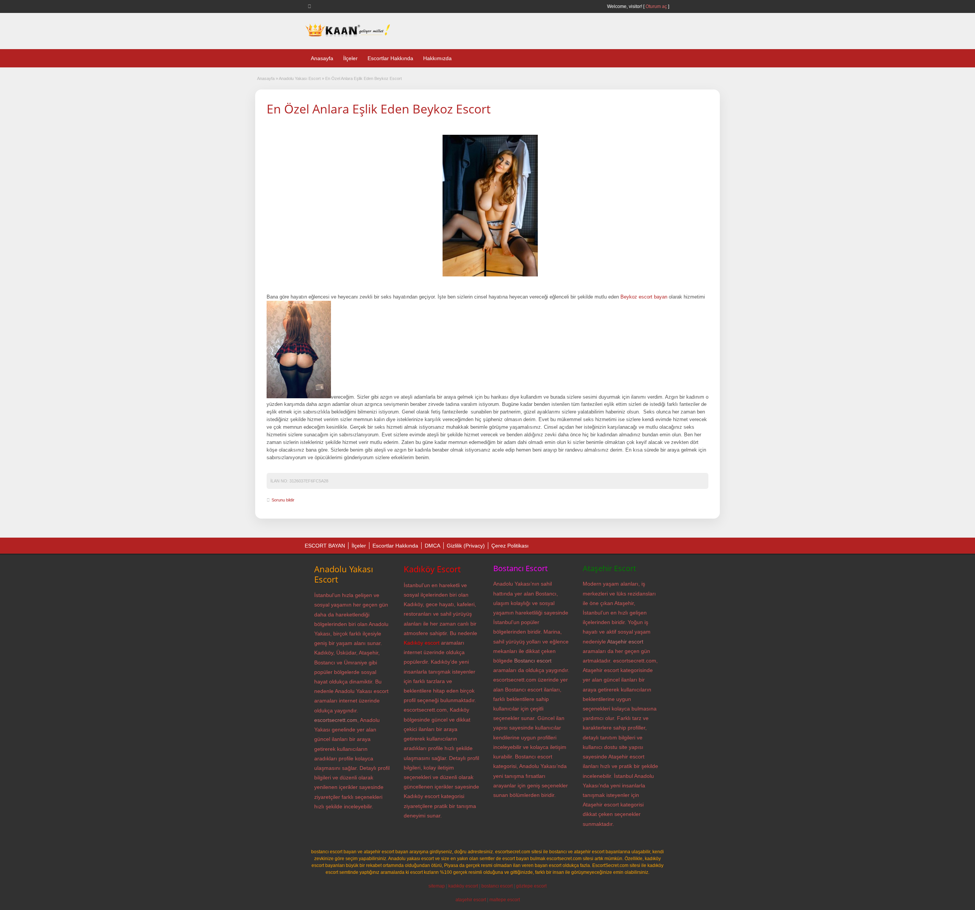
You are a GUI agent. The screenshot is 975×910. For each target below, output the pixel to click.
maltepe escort (504, 899)
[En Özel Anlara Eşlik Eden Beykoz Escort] (490, 205)
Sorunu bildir (283, 500)
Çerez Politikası (510, 546)
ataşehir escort (471, 899)
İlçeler (350, 58)
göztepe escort (531, 886)
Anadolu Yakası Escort (300, 78)
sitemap (436, 886)
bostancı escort (497, 886)
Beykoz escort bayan (643, 297)
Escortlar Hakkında (390, 58)
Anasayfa (322, 58)
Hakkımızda (437, 58)
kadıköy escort (463, 886)
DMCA (432, 546)
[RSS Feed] (311, 6)
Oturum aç (657, 6)
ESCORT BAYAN (325, 546)
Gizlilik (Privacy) (466, 546)
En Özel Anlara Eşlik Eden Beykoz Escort (379, 109)
